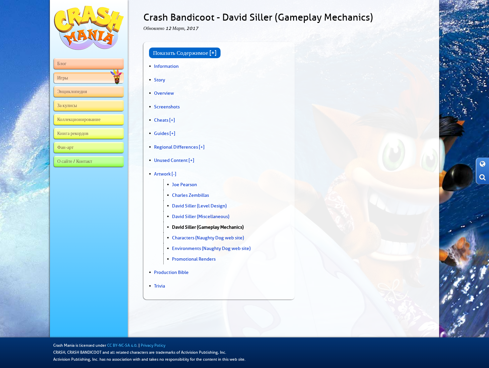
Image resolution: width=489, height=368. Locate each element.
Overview (164, 93)
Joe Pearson (184, 184)
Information (166, 66)
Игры (62, 78)
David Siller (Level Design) (199, 206)
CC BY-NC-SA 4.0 (121, 345)
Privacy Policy (153, 345)
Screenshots (167, 107)
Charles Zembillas (190, 195)
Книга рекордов (72, 133)
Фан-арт (65, 147)
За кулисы (67, 105)
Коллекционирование (78, 119)
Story (159, 80)
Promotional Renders (194, 259)
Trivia (159, 286)
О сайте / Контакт (74, 161)
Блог (62, 63)
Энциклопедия (72, 91)
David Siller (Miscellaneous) (200, 216)
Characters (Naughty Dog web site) (208, 238)
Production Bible (171, 272)
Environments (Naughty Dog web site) (211, 248)
